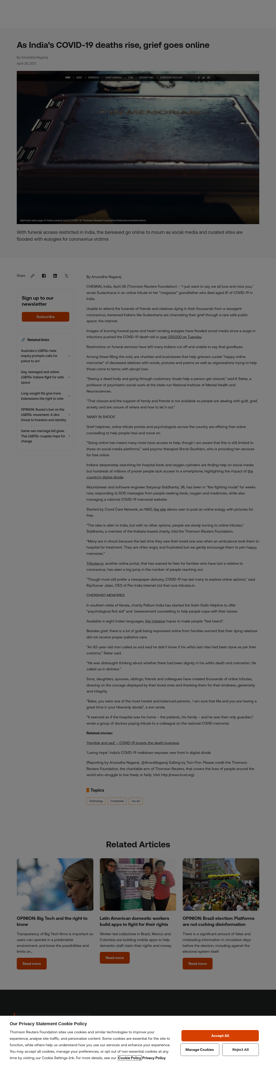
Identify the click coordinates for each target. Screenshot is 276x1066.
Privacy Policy (154, 1058)
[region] (138, 1041)
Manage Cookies (199, 1049)
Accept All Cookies (220, 1035)
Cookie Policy (129, 1058)
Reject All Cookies (240, 1049)
